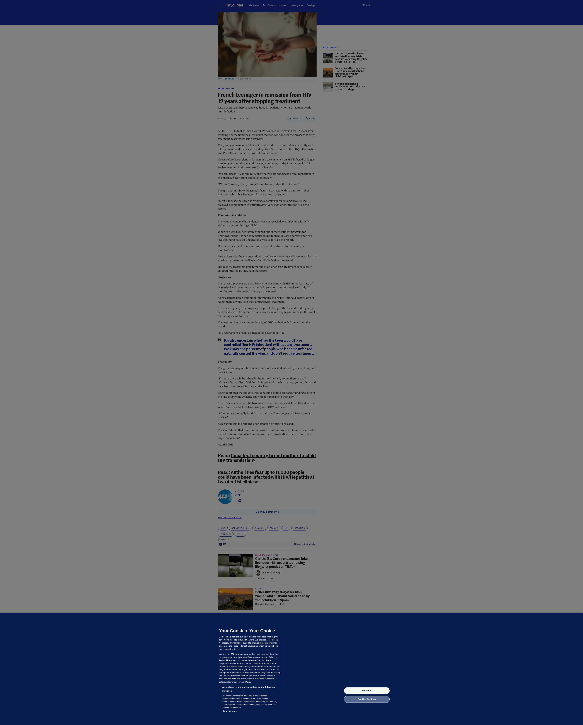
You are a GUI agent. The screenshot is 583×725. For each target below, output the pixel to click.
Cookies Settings (367, 699)
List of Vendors (229, 711)
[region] (291, 669)
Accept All (366, 690)
